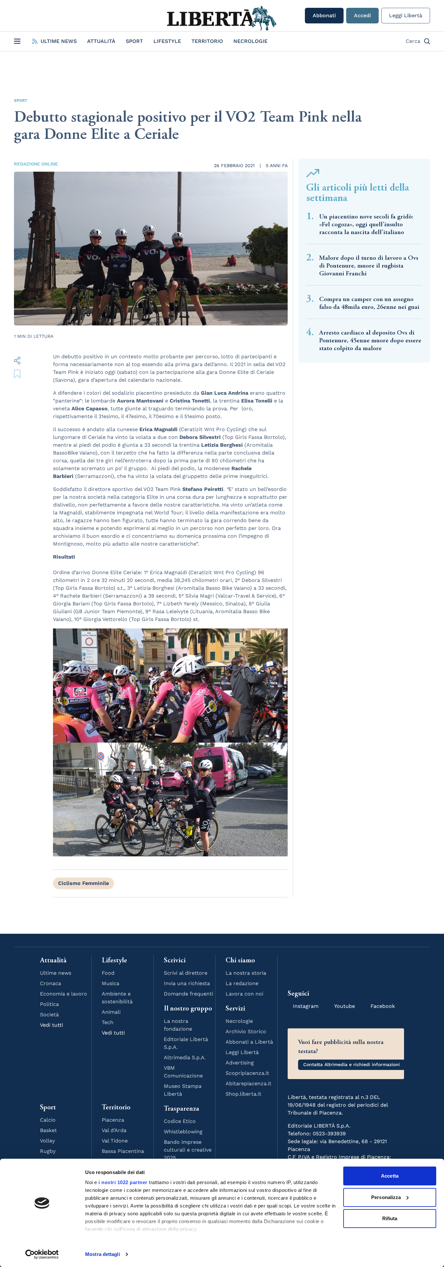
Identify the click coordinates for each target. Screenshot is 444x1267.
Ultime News (59, 41)
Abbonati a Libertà (249, 1042)
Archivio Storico (246, 1031)
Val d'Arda (114, 1130)
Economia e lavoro (63, 994)
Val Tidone (115, 1141)
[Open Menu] (17, 41)
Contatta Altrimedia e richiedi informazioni (351, 1064)
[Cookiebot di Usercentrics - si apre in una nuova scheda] (42, 1254)
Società (49, 1014)
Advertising (240, 1063)
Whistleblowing (183, 1131)
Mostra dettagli (102, 1254)
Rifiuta (390, 1218)
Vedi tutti (51, 1025)
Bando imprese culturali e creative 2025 (188, 1150)
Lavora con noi (244, 994)
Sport (134, 41)
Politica (49, 1004)
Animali (111, 1012)
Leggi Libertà (405, 15)
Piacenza (113, 1120)
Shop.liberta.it (243, 1094)
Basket (48, 1130)
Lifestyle (167, 41)
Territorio (207, 41)
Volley (47, 1141)
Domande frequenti (188, 994)
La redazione (242, 983)
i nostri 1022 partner (123, 1182)
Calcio (48, 1120)
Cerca (413, 41)
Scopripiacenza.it (247, 1073)
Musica (110, 983)
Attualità (101, 41)
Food (108, 973)
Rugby (48, 1151)
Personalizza (386, 1197)
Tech (107, 1022)
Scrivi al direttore (185, 973)
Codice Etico (180, 1121)
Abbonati (324, 15)
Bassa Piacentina (123, 1151)
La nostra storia (246, 973)
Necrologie (250, 41)
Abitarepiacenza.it (248, 1083)
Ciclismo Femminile (83, 883)
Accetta (389, 1176)
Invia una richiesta (187, 983)
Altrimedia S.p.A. (185, 1057)
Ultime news (55, 973)
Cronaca (50, 983)
